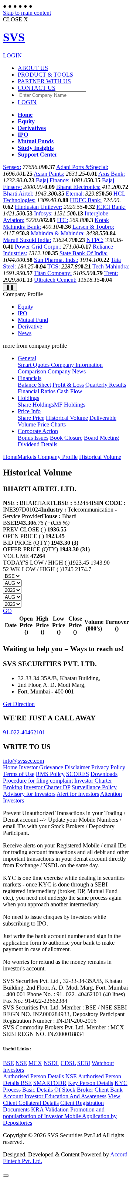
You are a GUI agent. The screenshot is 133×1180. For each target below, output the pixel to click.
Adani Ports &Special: (82, 167)
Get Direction (19, 704)
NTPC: (94, 240)
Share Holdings (36, 404)
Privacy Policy (108, 767)
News (24, 333)
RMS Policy (50, 774)
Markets (27, 457)
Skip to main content (27, 13)
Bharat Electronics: (78, 187)
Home (10, 457)
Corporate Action (38, 431)
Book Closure (66, 438)
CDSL (68, 1063)
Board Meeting (101, 438)
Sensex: (12, 167)
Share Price (31, 418)
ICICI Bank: (111, 207)
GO (7, 611)
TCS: (53, 266)
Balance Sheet (34, 385)
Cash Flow (69, 391)
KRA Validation (50, 1109)
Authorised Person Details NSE (40, 1076)
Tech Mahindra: (110, 266)
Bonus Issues (33, 438)
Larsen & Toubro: (93, 227)
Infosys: (43, 213)
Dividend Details (37, 444)
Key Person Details (90, 1083)
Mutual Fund (33, 320)
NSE (21, 1063)
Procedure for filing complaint (38, 780)
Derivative (30, 326)
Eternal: (75, 193)
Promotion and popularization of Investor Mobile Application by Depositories (60, 1116)
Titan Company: (53, 273)
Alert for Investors (78, 794)
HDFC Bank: (86, 200)
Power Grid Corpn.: (38, 246)
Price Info (29, 411)
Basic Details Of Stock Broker (57, 1089)
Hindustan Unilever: (38, 207)
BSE (8, 1063)
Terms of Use (18, 774)
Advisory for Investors (29, 794)
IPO (22, 313)
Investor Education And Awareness (65, 1096)
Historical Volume (67, 418)
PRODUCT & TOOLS (45, 74)
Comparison (32, 371)
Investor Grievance (41, 767)
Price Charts (51, 424)
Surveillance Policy (94, 787)
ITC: (62, 220)
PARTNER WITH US (44, 81)
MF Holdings (69, 404)
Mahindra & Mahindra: (58, 233)
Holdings (28, 398)
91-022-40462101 (24, 732)
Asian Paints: (49, 174)
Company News (67, 371)
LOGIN (12, 55)
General (27, 358)
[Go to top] (6, 1175)
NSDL (51, 1063)
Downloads (104, 774)
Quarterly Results (105, 385)
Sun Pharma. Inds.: (56, 260)
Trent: (111, 273)
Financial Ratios (36, 391)
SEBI (83, 1063)
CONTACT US (36, 88)
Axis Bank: (111, 174)
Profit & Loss (68, 385)
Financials (29, 378)
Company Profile (58, 457)
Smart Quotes (34, 365)
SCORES (77, 774)
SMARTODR (49, 1083)
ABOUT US (33, 68)
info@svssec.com (23, 761)
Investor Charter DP (47, 787)
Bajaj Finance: (52, 180)
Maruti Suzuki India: (27, 240)
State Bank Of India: (83, 253)
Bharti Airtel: (18, 193)
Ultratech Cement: (55, 280)
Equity (25, 306)
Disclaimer (77, 767)
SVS (14, 37)
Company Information (76, 365)
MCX (35, 1063)
